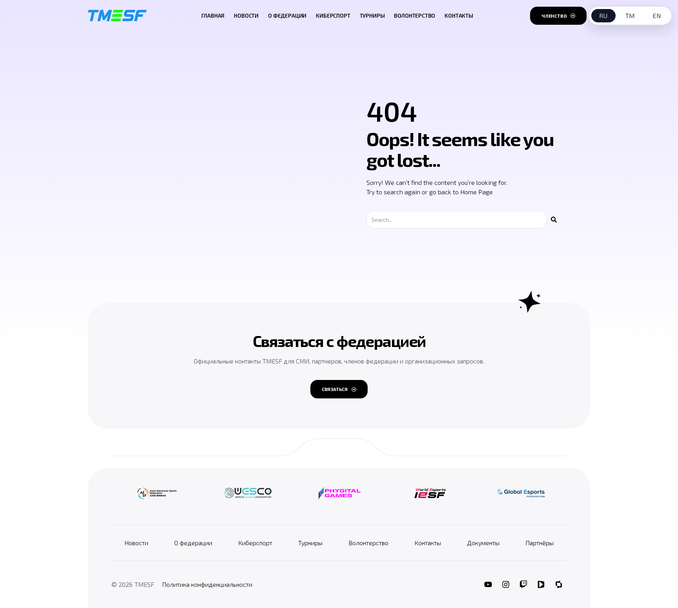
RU (603, 15)
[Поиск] (554, 219)
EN (656, 15)
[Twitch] (523, 584)
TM (630, 15)
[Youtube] (488, 584)
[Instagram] (506, 584)
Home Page (476, 191)
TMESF (144, 584)
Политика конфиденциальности (207, 584)
